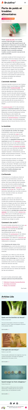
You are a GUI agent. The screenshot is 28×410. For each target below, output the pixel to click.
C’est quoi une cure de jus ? (10, 350)
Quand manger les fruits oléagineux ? (14, 382)
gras (12, 189)
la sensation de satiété (19, 146)
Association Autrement (10, 284)
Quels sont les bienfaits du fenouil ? (13, 317)
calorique (17, 141)
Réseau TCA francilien (9, 285)
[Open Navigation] (25, 3)
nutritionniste (14, 234)
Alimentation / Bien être (8, 18)
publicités (13, 60)
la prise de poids (15, 88)
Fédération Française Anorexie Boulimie (14, 282)
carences (4, 212)
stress (17, 134)
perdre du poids (10, 39)
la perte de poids (7, 107)
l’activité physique (13, 117)
